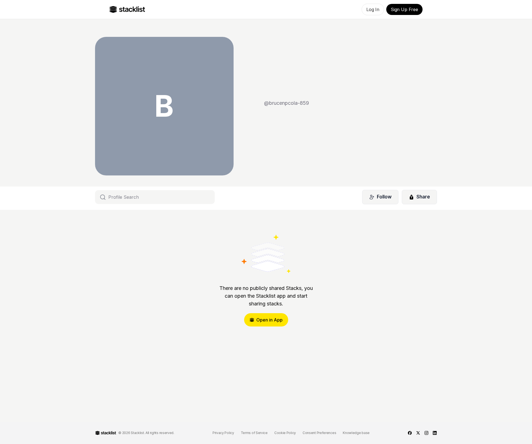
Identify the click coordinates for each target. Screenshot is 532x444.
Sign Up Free (404, 9)
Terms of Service (254, 433)
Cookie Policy (285, 433)
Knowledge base (356, 433)
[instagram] (426, 433)
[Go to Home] (127, 9)
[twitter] (418, 433)
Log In (372, 9)
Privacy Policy (223, 433)
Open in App (269, 320)
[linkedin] (435, 433)
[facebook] (410, 433)
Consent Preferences (319, 433)
